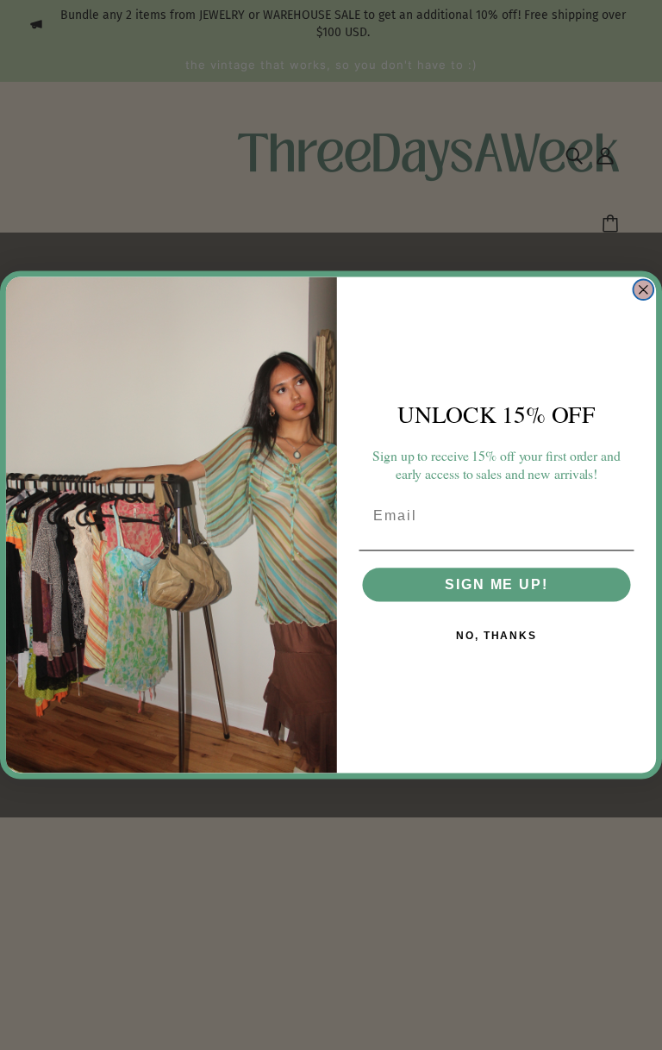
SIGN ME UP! (496, 584)
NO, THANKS (496, 636)
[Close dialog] (644, 289)
